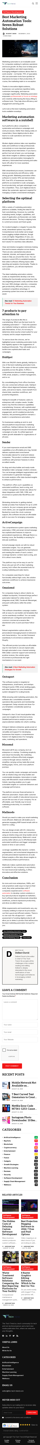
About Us (5, 1347)
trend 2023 (26, 937)
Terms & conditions (31, 1441)
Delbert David (11, 33)
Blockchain (20, 1144)
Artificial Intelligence (20, 1137)
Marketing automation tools (13, 934)
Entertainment (20, 1151)
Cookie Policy (6, 1441)
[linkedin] (6, 1336)
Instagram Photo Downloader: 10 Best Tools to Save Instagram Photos (24, 1122)
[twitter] (14, 1336)
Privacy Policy (17, 1441)
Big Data (20, 1141)
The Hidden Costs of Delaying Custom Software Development (9, 1228)
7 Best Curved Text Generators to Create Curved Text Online (24, 1097)
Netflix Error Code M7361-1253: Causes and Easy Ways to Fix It (24, 1110)
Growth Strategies (20, 1164)
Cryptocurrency (20, 1147)
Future (20, 1158)
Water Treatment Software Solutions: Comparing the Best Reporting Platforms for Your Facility (10, 1282)
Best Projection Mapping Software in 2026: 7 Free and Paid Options (29, 1228)
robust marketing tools (11, 937)
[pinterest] (10, 1336)
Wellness (20, 1185)
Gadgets (20, 1161)
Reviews (20, 1171)
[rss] (17, 1336)
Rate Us (34, 1425)
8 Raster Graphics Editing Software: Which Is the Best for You (28, 1279)
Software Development (13, 12)
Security (20, 1175)
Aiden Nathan (10, 1246)
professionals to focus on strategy (24, 96)
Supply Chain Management (20, 1181)
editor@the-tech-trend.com (13, 1391)
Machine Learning (20, 1168)
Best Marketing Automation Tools (14, 931)
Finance (20, 1154)
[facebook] (3, 1336)
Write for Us (7, 1351)
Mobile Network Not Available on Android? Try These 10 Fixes (24, 1087)
